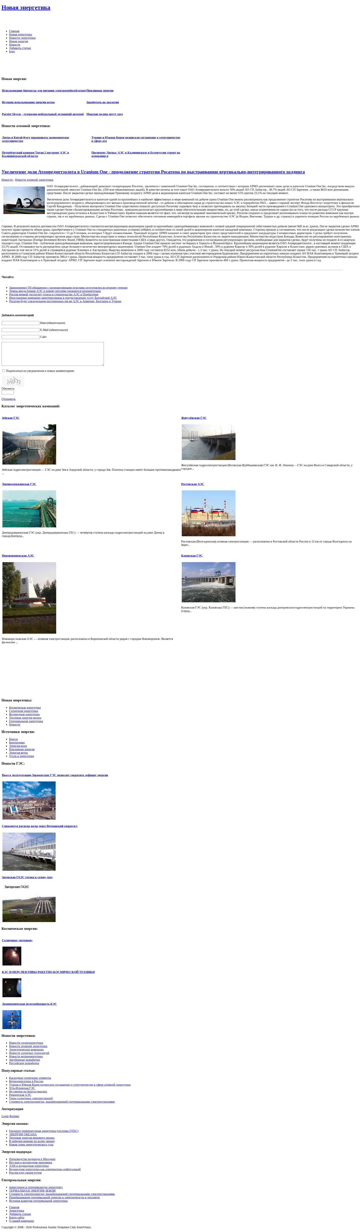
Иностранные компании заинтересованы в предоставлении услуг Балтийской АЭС (63, 297)
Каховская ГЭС (192, 555)
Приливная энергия (100, 90)
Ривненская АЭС (20, 1094)
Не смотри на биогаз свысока (28, 1091)
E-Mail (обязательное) (54, 329)
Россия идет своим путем (25, 1172)
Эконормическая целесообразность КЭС (29, 1003)
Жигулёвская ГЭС (194, 417)
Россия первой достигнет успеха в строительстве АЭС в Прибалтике (53, 294)
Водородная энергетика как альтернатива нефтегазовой (45, 1169)
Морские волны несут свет (104, 114)
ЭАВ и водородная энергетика (29, 1165)
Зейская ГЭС (11, 417)
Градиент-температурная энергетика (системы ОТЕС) (43, 1131)
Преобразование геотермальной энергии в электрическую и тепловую (54, 1197)
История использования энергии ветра (28, 102)
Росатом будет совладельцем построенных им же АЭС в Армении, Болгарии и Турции (65, 301)
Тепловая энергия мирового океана (31, 1137)
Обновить (8, 388)
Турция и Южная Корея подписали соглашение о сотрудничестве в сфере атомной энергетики (70, 1084)
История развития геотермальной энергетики (38, 1200)
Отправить (8, 399)
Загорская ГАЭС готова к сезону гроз (27, 877)
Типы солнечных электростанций (31, 1098)
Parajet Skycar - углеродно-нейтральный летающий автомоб (43, 114)
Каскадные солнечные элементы (30, 1077)
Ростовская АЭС (192, 484)
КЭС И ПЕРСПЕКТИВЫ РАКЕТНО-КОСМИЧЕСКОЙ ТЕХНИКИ (48, 972)
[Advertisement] (316, 20)
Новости (7, 179)
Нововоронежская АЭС (18, 555)
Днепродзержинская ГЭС (19, 484)
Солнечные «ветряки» (17, 940)
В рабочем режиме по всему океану (32, 1141)
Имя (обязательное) (52, 322)
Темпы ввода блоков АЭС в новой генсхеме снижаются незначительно (55, 291)
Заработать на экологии (102, 102)
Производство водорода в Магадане (32, 1159)
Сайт (43, 336)
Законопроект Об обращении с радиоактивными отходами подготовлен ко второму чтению (68, 287)
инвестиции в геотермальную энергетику (36, 1187)
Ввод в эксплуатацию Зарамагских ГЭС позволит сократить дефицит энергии (55, 775)
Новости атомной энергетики (34, 179)
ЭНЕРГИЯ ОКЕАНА (23, 1134)
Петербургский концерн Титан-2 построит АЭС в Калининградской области (35, 154)
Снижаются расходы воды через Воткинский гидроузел (39, 826)
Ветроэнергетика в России (26, 1081)
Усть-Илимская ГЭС (22, 1088)
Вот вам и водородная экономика (30, 1162)
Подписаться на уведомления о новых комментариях (40, 370)
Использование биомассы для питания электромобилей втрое (44, 90)
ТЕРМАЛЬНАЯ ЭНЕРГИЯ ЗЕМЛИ (32, 1190)
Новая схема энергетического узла (31, 1144)
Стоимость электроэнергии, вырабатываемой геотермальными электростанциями (62, 1101)
